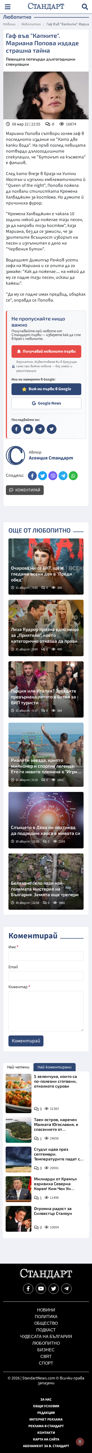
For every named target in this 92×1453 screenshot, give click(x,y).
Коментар (19, 987)
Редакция (46, 1412)
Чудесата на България (46, 1336)
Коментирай (27, 490)
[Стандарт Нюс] (46, 1278)
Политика (46, 1316)
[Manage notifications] (80, 1442)
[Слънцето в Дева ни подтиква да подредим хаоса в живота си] (46, 820)
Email (13, 967)
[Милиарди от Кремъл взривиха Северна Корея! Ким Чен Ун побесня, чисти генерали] (18, 1189)
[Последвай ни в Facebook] (28, 1289)
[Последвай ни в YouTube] (41, 1289)
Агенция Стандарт (51, 458)
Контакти (46, 1432)
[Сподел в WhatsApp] (73, 475)
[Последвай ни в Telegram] (66, 1289)
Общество (46, 1323)
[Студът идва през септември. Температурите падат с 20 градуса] (18, 1159)
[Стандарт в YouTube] (28, 429)
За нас (46, 1399)
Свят (46, 1356)
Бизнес (46, 1350)
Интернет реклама (46, 1419)
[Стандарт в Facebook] (16, 429)
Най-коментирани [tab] (55, 1067)
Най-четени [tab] (18, 1067)
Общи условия (46, 1406)
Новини (9, 24)
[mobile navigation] (7, 6)
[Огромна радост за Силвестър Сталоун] (18, 1219)
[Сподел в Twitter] (42, 475)
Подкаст (46, 1330)
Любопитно (31, 24)
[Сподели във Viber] (52, 475)
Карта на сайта (46, 1439)
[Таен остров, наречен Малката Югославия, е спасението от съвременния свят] (18, 1130)
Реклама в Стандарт (46, 1426)
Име (13, 947)
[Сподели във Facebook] (32, 475)
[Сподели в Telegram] (63, 475)
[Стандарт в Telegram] (40, 429)
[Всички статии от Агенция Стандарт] (15, 455)
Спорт (46, 1363)
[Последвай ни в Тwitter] (54, 1289)
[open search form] (85, 7)
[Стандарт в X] (51, 429)
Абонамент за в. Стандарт (46, 1446)
